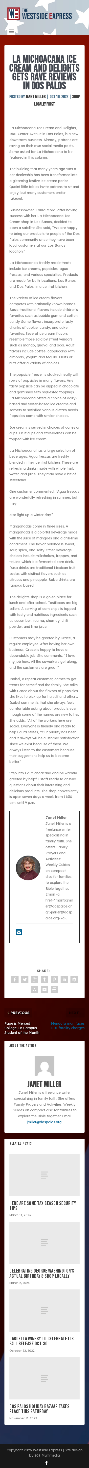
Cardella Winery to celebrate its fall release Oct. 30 (41, 1341)
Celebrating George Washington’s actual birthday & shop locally (41, 1273)
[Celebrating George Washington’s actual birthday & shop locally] (44, 1243)
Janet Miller (35, 96)
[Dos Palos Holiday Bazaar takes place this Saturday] (44, 1378)
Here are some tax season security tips (42, 1205)
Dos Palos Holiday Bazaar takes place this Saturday (39, 1409)
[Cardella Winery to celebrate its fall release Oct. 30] (44, 1310)
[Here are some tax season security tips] (44, 1175)
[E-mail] (19, 933)
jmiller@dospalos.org (44, 1122)
